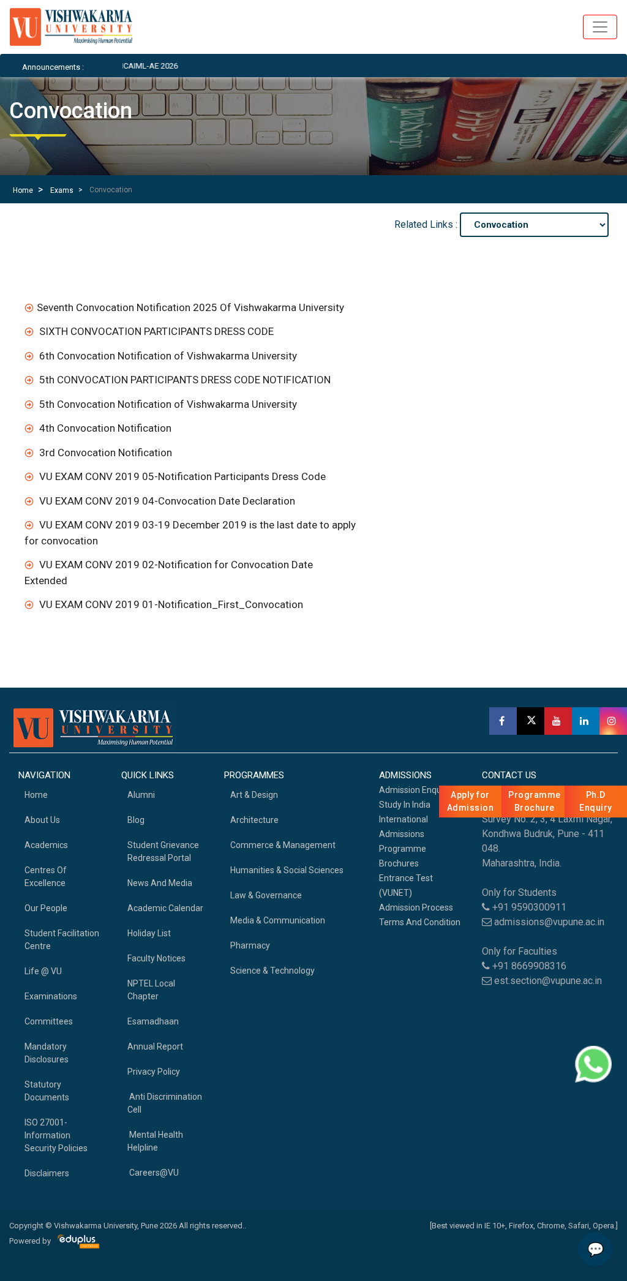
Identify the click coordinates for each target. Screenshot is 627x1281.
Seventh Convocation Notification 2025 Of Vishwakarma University (190, 307)
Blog (136, 820)
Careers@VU (153, 1173)
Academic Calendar (165, 908)
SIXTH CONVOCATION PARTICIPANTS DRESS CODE (156, 331)
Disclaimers (46, 1173)
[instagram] (613, 721)
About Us (42, 820)
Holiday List (149, 933)
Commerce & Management (283, 845)
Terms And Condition (419, 922)
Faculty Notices (156, 958)
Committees (48, 1021)
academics (46, 845)
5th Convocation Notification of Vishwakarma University (168, 404)
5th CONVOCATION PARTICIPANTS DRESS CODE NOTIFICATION (185, 380)
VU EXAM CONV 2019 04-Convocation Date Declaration (167, 501)
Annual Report (155, 1046)
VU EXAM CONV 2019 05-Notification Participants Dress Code (182, 476)
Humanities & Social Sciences (287, 870)
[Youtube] (558, 721)
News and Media (159, 883)
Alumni (141, 795)
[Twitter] (530, 721)
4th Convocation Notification (105, 428)
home (36, 795)
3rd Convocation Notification (105, 452)
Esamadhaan (153, 1021)
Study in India (404, 805)
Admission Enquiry (415, 790)
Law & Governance (266, 895)
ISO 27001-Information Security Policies (56, 1135)
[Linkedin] (585, 721)
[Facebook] (503, 721)
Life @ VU (43, 971)
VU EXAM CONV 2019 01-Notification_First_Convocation (171, 604)
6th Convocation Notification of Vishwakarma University (168, 356)
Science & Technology (272, 970)
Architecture (254, 820)
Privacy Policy (153, 1071)
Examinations (50, 996)
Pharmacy (250, 945)
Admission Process (416, 907)
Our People (45, 908)
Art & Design (254, 795)
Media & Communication (277, 920)
